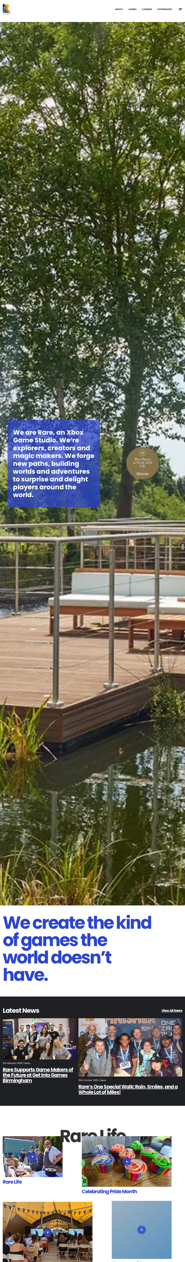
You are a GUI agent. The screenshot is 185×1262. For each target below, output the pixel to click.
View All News (171, 1010)
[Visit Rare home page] (7, 9)
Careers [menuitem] (147, 9)
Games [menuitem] (133, 9)
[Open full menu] (180, 9)
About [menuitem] (119, 9)
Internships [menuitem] (165, 9)
